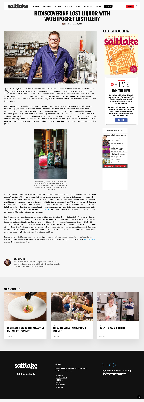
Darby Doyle (9, 336)
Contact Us (59, 380)
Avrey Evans (68, 24)
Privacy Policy (60, 385)
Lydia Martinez (103, 336)
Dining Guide (60, 375)
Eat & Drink (10, 295)
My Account (59, 387)
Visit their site (89, 240)
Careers (58, 382)
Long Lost (46, 210)
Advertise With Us (61, 378)
